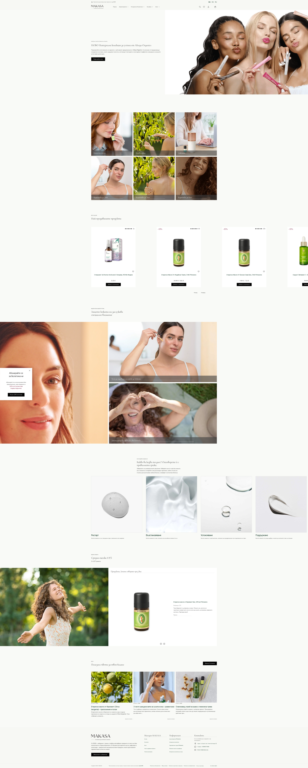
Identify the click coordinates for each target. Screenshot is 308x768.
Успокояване (207, 535)
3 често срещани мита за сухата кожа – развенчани (154, 707)
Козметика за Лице (101, 197)
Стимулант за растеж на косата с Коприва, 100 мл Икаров (113, 275)
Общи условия (164, 765)
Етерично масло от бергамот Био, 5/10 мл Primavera (190, 602)
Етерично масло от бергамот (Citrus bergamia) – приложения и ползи (105, 708)
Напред (203, 292)
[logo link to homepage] (97, 7)
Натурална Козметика (137, 7)
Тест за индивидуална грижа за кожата (126, 379)
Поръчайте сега (98, 59)
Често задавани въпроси (149, 748)
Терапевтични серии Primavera (176, 745)
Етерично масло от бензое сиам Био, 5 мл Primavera (244, 275)
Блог (156, 7)
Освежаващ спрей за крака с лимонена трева (194, 707)
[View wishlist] (204, 6)
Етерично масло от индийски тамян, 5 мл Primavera (178, 275)
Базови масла (141, 153)
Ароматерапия (123, 7)
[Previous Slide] (161, 644)
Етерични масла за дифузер (175, 748)
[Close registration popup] (29, 370)
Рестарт (95, 535)
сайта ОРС (141, 765)
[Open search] (200, 7)
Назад (195, 292)
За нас (145, 739)
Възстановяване (153, 535)
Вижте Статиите (210, 663)
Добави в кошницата (113, 284)
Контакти (146, 742)
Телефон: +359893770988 (203, 746)
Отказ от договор (200, 765)
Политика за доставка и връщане (175, 765)
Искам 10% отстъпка (16, 395)
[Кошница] (215, 7)
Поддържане (262, 535)
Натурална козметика (174, 742)
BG (209, 2)
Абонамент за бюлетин (100, 754)
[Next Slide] (164, 644)
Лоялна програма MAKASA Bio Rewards (126, 440)
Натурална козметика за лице (176, 751)
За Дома (149, 7)
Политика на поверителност (189, 765)
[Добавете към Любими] (133, 271)
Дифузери (181, 153)
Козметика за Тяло (143, 197)
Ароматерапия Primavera (175, 739)
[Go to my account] (208, 6)
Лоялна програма (148, 751)
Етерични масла (100, 153)
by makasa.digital (213, 765)
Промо (115, 7)
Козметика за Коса (185, 197)
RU (216, 2)
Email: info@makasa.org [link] (202, 750)
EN (213, 2)
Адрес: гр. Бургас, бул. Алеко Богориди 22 (207, 743)
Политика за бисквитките (155, 765)
